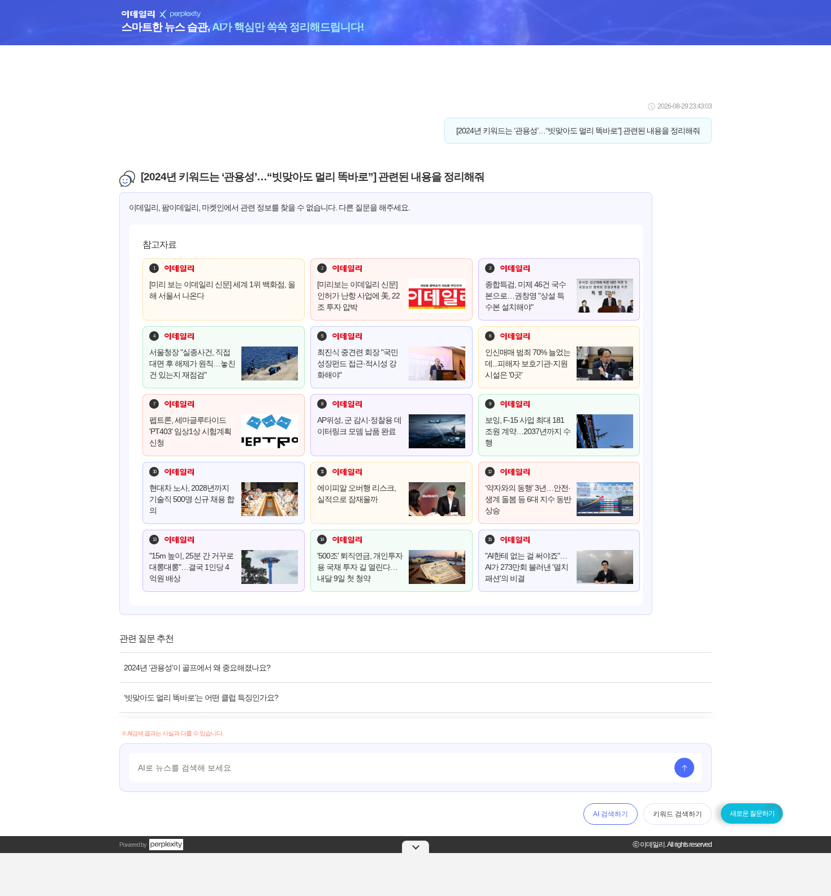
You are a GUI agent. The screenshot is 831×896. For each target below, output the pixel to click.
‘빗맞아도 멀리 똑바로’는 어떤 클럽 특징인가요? (201, 697)
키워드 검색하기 (677, 814)
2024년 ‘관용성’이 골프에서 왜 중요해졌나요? (197, 667)
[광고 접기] (415, 847)
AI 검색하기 (610, 814)
